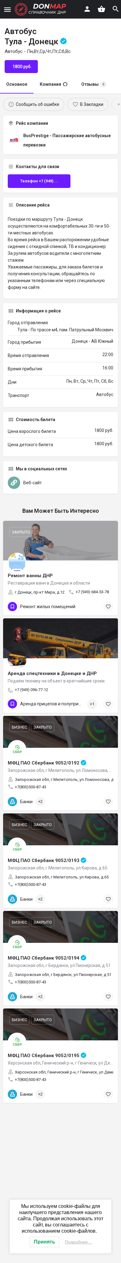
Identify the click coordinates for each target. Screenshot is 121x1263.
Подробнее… (78, 1241)
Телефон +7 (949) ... (39, 181)
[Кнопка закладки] (108, 802)
